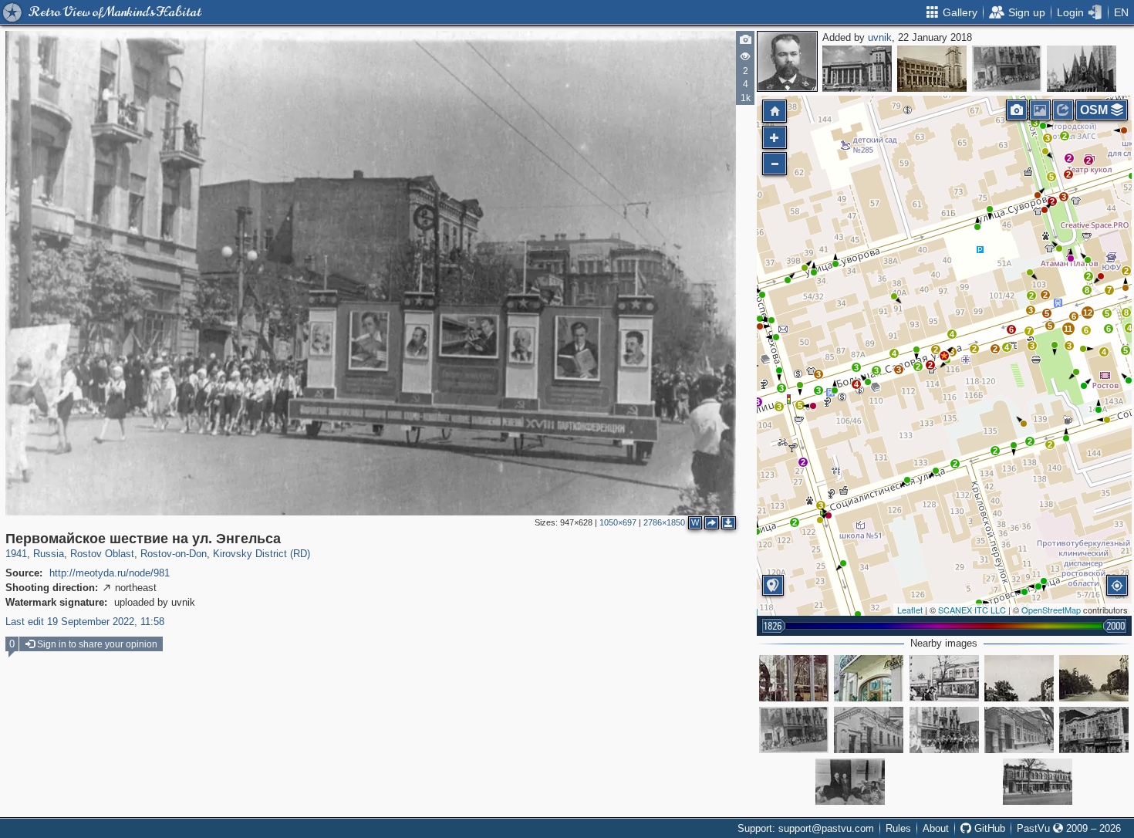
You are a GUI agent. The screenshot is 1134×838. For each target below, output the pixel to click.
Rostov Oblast (102, 553)
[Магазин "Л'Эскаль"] (868, 678)
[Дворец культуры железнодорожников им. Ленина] (857, 69)
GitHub (988, 828)
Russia (48, 553)
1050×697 (617, 522)
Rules (898, 828)
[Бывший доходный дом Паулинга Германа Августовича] (1094, 730)
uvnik (880, 37)
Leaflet (910, 609)
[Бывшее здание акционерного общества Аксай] (1037, 782)
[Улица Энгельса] (1094, 678)
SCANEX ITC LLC (972, 609)
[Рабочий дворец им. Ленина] (932, 69)
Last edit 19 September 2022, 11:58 (84, 621)
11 (1068, 328)
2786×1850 (664, 522)
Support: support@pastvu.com (805, 828)
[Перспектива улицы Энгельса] (1019, 678)
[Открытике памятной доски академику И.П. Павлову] (850, 782)
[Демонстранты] (1081, 69)
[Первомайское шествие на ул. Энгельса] (1006, 69)
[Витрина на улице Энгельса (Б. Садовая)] (794, 678)
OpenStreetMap (1051, 609)
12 (1087, 312)
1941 (16, 553)
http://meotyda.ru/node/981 (109, 573)
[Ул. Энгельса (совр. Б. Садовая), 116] (944, 678)
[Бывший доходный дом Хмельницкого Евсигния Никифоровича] (868, 730)
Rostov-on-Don (173, 553)
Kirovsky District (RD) (261, 553)
